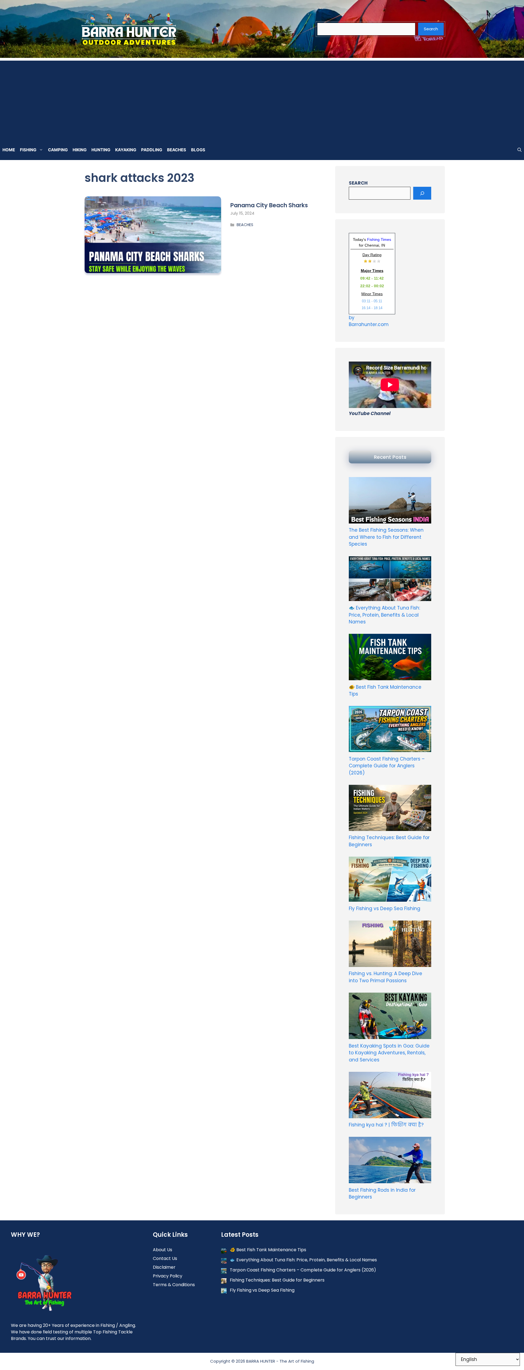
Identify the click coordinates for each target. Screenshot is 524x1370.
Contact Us (165, 1258)
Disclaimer (164, 1267)
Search (431, 29)
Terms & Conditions (174, 1285)
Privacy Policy (167, 1276)
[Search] (422, 193)
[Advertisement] (262, 99)
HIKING (80, 149)
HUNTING (100, 149)
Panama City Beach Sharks (269, 205)
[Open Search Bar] (519, 150)
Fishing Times (379, 239)
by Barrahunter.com (369, 321)
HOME (8, 149)
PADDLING (151, 149)
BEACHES (176, 149)
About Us (162, 1250)
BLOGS (198, 149)
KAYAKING (125, 149)
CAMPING (58, 149)
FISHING (28, 149)
